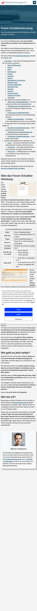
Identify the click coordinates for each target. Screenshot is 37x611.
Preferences (18, 319)
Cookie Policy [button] (29, 300)
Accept (18, 309)
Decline (18, 314)
